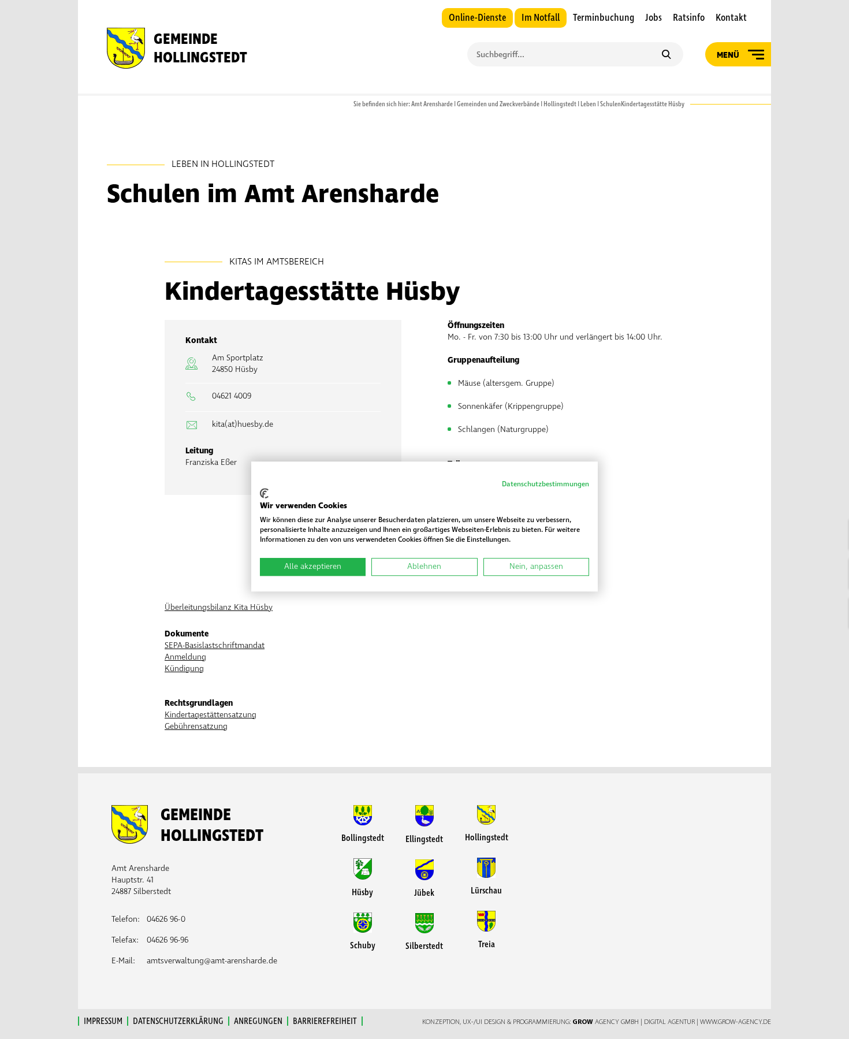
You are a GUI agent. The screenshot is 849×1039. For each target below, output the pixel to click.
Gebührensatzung (196, 726)
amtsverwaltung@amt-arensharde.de (212, 960)
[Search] (666, 55)
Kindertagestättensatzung (210, 714)
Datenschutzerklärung (178, 1021)
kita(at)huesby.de (242, 424)
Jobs (653, 18)
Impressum (103, 1021)
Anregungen (258, 1021)
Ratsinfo (689, 18)
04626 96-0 (166, 919)
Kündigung (184, 668)
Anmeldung (185, 656)
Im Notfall (541, 18)
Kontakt (731, 18)
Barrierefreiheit (325, 1021)
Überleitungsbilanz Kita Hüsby (219, 607)
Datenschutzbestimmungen (545, 484)
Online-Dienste (477, 18)
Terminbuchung (603, 18)
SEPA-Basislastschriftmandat (215, 645)
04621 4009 (231, 395)
